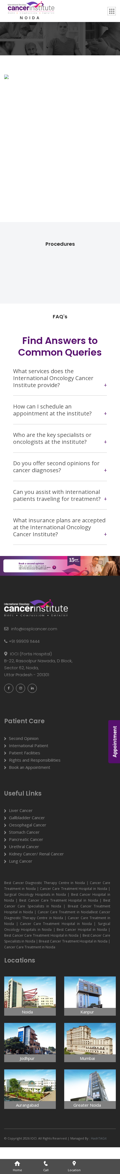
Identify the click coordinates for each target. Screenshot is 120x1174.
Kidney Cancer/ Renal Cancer (36, 853)
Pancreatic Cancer (26, 839)
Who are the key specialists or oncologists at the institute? (52, 438)
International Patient (28, 745)
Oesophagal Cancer (27, 825)
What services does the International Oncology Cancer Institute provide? (53, 378)
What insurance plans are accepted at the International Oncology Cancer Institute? (59, 527)
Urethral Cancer (24, 846)
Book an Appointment (29, 767)
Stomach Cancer (24, 832)
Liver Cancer (21, 810)
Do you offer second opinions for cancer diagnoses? (56, 466)
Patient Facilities (24, 752)
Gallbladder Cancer (27, 817)
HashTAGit (98, 1138)
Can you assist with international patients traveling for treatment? (56, 495)
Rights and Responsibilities (35, 760)
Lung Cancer (20, 861)
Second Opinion (24, 738)
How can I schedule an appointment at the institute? (52, 410)
